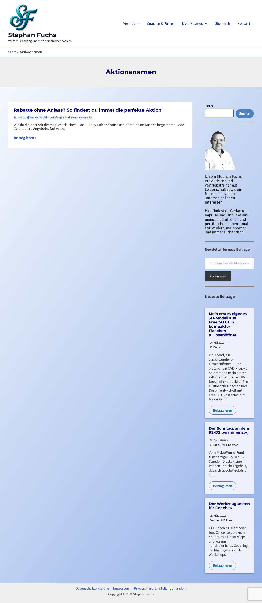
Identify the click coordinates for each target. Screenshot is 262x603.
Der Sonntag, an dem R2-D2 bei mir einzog (229, 430)
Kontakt (243, 23)
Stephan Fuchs (32, 35)
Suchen (209, 106)
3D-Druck (215, 347)
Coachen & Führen (161, 23)
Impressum (121, 588)
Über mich (222, 23)
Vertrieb (129, 23)
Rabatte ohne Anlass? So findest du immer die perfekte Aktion (87, 110)
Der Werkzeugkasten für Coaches (229, 506)
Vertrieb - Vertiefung (50, 117)
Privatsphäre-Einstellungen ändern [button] (160, 588)
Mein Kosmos (192, 23)
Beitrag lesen (222, 410)
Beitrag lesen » (25, 138)
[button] (137, 23)
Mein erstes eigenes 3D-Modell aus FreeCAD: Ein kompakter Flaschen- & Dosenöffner (228, 324)
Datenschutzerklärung (92, 588)
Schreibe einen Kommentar (77, 117)
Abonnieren (218, 276)
